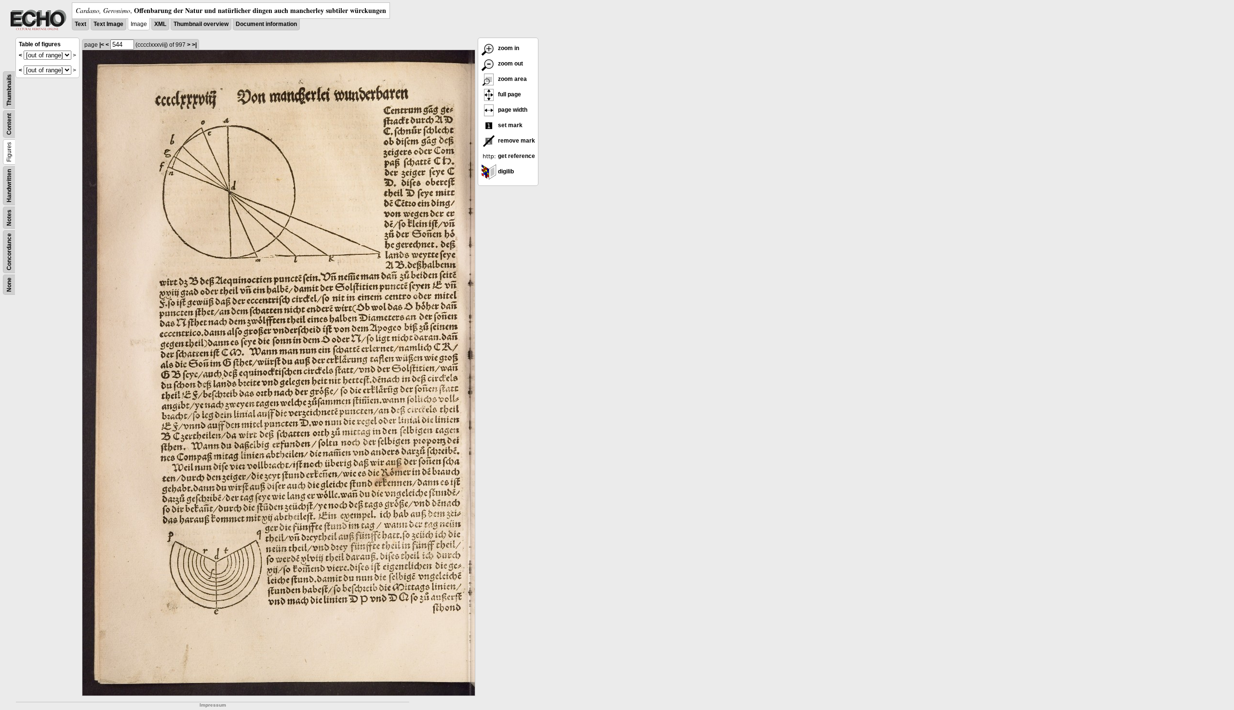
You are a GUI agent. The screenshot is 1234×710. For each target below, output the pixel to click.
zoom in (507, 48)
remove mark (515, 140)
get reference (515, 156)
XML (160, 24)
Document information (266, 24)
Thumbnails (9, 90)
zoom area (511, 79)
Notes (9, 218)
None (9, 284)
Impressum (213, 705)
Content (9, 124)
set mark (509, 125)
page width (511, 109)
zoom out (509, 63)
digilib (505, 171)
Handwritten (9, 185)
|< (101, 44)
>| (194, 44)
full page (508, 94)
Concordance (9, 251)
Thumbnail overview (201, 24)
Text (80, 24)
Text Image (108, 24)
